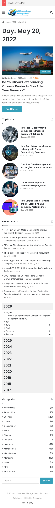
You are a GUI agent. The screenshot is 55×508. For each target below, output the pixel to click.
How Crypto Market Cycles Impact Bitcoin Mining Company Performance (35, 203)
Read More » (12, 109)
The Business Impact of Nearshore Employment (33, 184)
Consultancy (10, 426)
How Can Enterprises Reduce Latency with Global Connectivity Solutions (36, 149)
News (6, 462)
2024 (8, 346)
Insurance (8, 444)
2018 (7, 384)
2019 (7, 377)
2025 (8, 340)
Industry (8, 439)
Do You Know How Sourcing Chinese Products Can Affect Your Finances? (24, 86)
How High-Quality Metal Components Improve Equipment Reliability (33, 130)
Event (6, 430)
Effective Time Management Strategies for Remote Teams (37, 166)
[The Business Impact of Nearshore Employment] (10, 189)
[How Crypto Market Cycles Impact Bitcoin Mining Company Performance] (10, 207)
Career (7, 421)
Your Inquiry (27, 503)
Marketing (8, 458)
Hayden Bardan (10, 78)
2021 (7, 365)
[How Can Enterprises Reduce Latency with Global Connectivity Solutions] (10, 153)
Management (10, 449)
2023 (8, 352)
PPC (6, 467)
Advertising (9, 408)
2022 (14, 22)
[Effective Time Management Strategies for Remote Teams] (10, 171)
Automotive (9, 412)
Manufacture (10, 453)
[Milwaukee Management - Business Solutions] (19, 12)
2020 (8, 371)
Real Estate (9, 471)
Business (8, 417)
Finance (7, 435)
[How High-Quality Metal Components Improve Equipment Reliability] (10, 134)
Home (7, 22)
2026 (8, 306)
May (20, 22)
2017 (7, 390)
